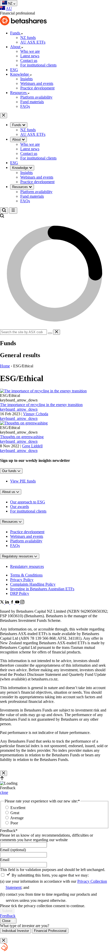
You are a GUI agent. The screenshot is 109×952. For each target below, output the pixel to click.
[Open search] (4, 210)
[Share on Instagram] (22, 602)
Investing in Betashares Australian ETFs (42, 589)
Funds (15, 33)
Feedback (8, 830)
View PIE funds (23, 481)
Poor (14, 823)
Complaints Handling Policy (33, 584)
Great (14, 813)
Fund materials (32, 102)
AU (9, 8)
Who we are (30, 51)
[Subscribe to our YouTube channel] (17, 602)
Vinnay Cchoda (24, 416)
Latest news (29, 56)
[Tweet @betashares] (2, 602)
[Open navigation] (13, 210)
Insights (26, 79)
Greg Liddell (21, 448)
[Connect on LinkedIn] (7, 602)
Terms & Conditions (26, 575)
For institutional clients (38, 65)
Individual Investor (15, 931)
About (15, 47)
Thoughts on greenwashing (22, 439)
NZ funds (28, 37)
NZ (10, 3)
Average (17, 818)
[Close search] (56, 332)
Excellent (17, 808)
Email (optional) (13, 850)
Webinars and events (36, 83)
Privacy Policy (21, 580)
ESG (14, 70)
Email (4, 859)
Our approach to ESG (27, 502)
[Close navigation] (3, 115)
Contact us (28, 60)
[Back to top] (2, 778)
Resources (19, 92)
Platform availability (36, 97)
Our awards (19, 506)
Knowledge (20, 74)
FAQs (25, 106)
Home (5, 366)
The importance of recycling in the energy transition (41, 407)
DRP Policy (19, 593)
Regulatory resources (27, 566)
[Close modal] (3, 773)
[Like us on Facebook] (12, 602)
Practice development (37, 88)
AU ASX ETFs (32, 42)
